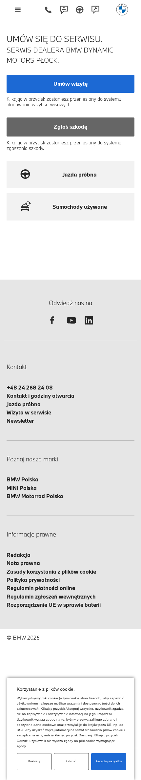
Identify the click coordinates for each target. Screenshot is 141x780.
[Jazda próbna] (80, 9)
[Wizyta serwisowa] (95, 9)
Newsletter (20, 420)
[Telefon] (48, 9)
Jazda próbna (24, 404)
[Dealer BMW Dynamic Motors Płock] (122, 9)
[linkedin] (89, 326)
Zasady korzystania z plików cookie (51, 571)
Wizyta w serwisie (29, 412)
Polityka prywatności (33, 579)
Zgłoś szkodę (70, 126)
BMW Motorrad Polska (35, 496)
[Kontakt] (64, 9)
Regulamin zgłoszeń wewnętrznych (51, 596)
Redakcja (18, 554)
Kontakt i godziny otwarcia (40, 395)
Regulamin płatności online (41, 587)
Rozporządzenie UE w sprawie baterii (54, 604)
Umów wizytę (70, 83)
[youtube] (70, 326)
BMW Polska (22, 479)
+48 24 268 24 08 (30, 387)
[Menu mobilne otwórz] (18, 9)
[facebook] (52, 326)
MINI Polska (22, 487)
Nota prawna (23, 562)
